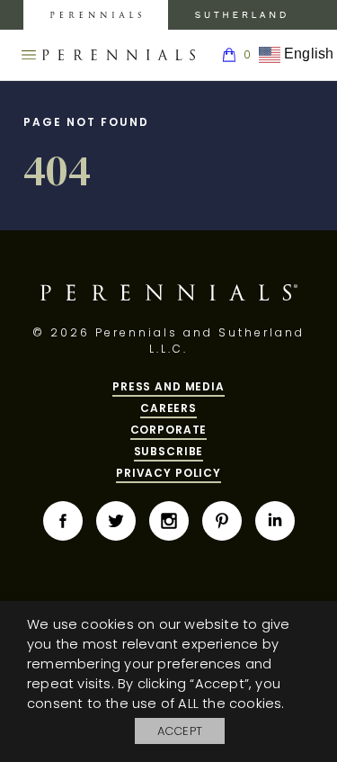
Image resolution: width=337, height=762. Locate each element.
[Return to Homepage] (118, 54)
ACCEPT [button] (179, 731)
